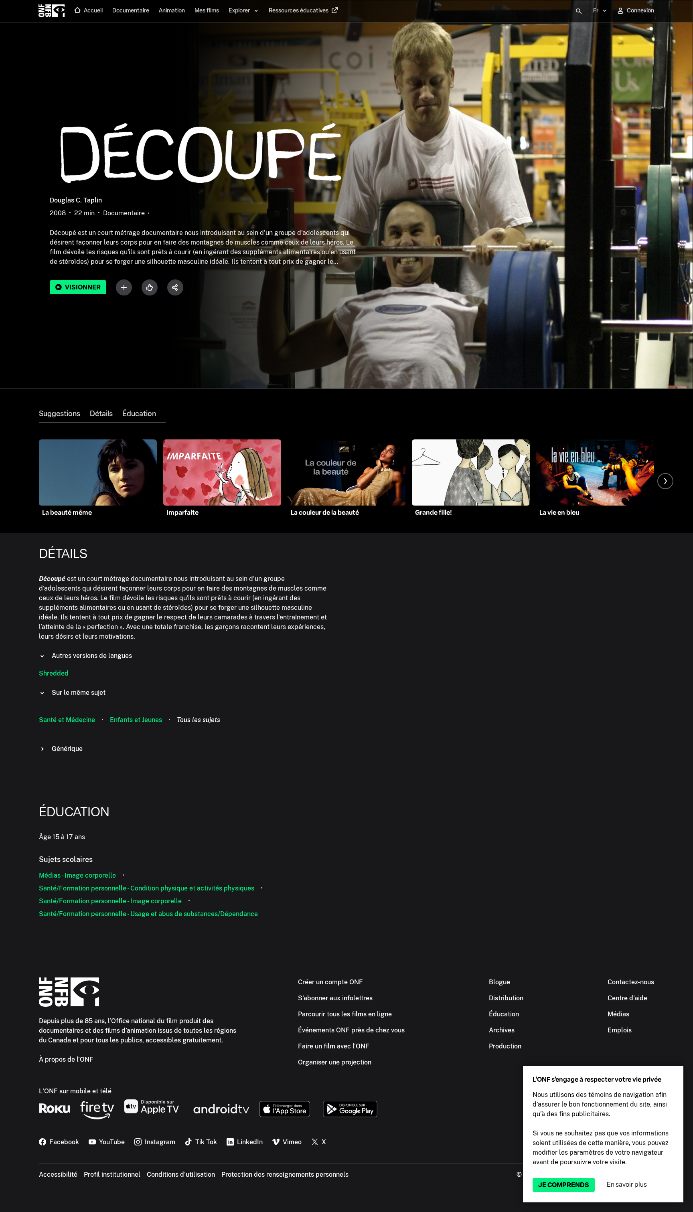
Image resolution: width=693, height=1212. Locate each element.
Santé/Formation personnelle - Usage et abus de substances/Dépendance (148, 914)
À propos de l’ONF (66, 1059)
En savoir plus (627, 1184)
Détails (101, 413)
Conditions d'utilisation (181, 1174)
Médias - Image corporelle (77, 875)
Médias (618, 1014)
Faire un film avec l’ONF (333, 1046)
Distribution (506, 998)
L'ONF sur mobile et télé (75, 1091)
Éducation (139, 413)
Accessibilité (58, 1174)
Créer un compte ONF (330, 982)
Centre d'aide (627, 998)
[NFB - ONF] (51, 11)
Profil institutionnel (112, 1174)
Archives (502, 1030)
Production (505, 1046)
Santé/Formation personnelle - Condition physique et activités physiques (146, 888)
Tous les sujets (198, 720)
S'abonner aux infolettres (335, 998)
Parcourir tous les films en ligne (345, 1014)
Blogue (499, 982)
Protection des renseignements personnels (285, 1174)
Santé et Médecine (67, 720)
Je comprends (563, 1185)
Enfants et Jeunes (136, 720)
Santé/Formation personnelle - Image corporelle (110, 901)
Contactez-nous (631, 982)
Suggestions (59, 413)
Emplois (620, 1030)
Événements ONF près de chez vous (351, 1030)
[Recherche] (579, 11)
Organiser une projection (334, 1062)
